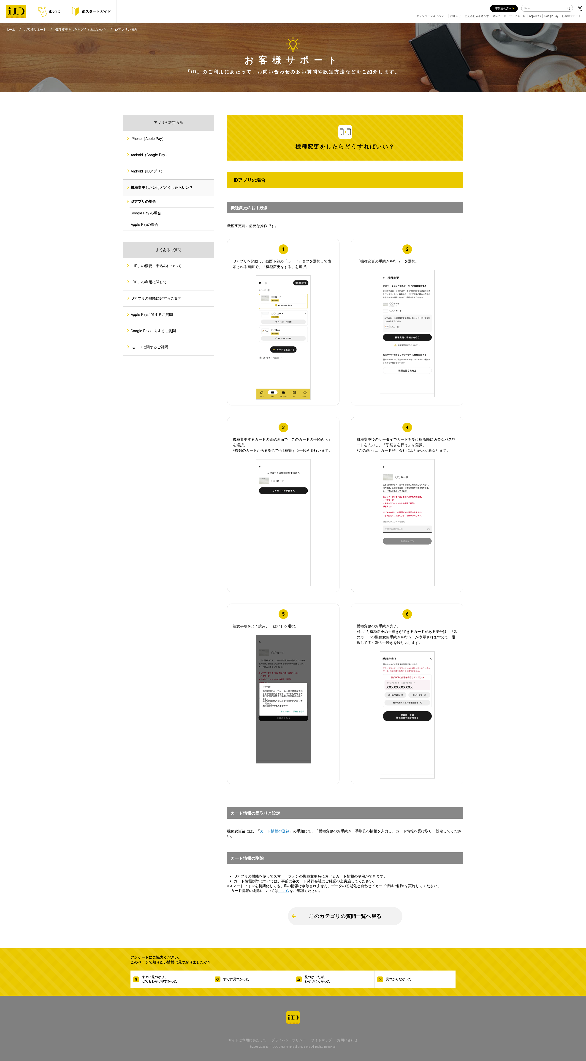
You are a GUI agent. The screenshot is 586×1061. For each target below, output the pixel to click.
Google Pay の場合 (146, 213)
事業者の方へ (503, 8)
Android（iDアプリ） (147, 171)
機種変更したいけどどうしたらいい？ (162, 187)
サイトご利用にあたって (247, 1040)
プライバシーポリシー (288, 1040)
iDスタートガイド (96, 11)
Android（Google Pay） (150, 155)
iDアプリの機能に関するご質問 (156, 298)
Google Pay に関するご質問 (153, 331)
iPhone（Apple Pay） (148, 139)
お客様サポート (571, 16)
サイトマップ (321, 1040)
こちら (283, 891)
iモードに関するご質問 (149, 347)
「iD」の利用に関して (149, 282)
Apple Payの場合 (144, 224)
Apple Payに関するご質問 (152, 314)
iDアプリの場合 (143, 201)
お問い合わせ (347, 1040)
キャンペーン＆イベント (431, 16)
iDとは (54, 11)
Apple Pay (535, 16)
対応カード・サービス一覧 (509, 16)
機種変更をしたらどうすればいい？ (80, 29)
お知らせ (455, 16)
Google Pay (551, 16)
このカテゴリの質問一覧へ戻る (345, 916)
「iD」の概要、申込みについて (156, 266)
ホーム (10, 29)
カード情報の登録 (274, 831)
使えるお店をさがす (476, 16)
